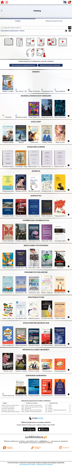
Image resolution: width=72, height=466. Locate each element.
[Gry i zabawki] (41, 57)
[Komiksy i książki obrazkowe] (52, 46)
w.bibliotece (44, 441)
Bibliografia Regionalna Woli (54, 21)
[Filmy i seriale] (63, 46)
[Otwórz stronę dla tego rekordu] (8, 82)
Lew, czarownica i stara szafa (8, 406)
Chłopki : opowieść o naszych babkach (33, 405)
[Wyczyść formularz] (66, 31)
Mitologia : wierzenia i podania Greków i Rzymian (12, 405)
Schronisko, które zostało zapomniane (33, 411)
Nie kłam (50, 411)
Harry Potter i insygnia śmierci (8, 408)
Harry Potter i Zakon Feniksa (8, 410)
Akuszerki (50, 408)
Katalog (17, 21)
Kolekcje (22, 30)
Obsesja (50, 405)
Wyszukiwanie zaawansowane (10, 30)
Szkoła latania (28, 408)
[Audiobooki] (31, 46)
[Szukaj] (69, 27)
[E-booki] (20, 46)
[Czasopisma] (41, 46)
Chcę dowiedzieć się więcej (27, 464)
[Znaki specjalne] (69, 31)
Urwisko (50, 406)
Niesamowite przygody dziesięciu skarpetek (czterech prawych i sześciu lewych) (19, 411)
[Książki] (9, 46)
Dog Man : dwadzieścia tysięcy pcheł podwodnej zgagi (60, 410)
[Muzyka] (31, 57)
